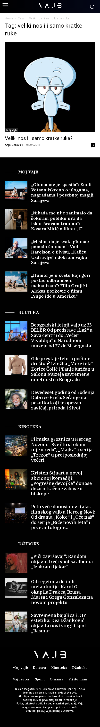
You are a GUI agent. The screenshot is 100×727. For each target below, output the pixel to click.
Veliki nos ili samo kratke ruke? (39, 138)
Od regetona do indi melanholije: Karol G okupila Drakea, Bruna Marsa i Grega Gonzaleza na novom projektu (62, 592)
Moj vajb (11, 130)
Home (9, 18)
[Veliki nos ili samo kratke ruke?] (50, 87)
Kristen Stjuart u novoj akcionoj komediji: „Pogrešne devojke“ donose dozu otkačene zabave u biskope (61, 483)
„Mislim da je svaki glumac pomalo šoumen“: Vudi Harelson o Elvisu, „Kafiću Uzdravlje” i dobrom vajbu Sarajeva (60, 252)
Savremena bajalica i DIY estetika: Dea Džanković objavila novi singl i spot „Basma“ (58, 623)
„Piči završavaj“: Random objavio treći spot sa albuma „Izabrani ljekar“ (62, 562)
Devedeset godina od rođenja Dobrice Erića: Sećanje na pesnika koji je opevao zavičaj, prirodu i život (62, 400)
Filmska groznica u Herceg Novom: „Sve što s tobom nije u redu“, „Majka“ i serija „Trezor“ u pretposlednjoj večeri (61, 449)
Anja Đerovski (14, 145)
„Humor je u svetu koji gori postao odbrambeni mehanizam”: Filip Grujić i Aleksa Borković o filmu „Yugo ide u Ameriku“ (60, 285)
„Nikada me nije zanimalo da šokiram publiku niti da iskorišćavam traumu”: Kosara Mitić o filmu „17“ (61, 220)
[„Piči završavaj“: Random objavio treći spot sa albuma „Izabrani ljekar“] (16, 563)
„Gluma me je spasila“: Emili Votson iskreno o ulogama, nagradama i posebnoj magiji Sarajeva (62, 192)
